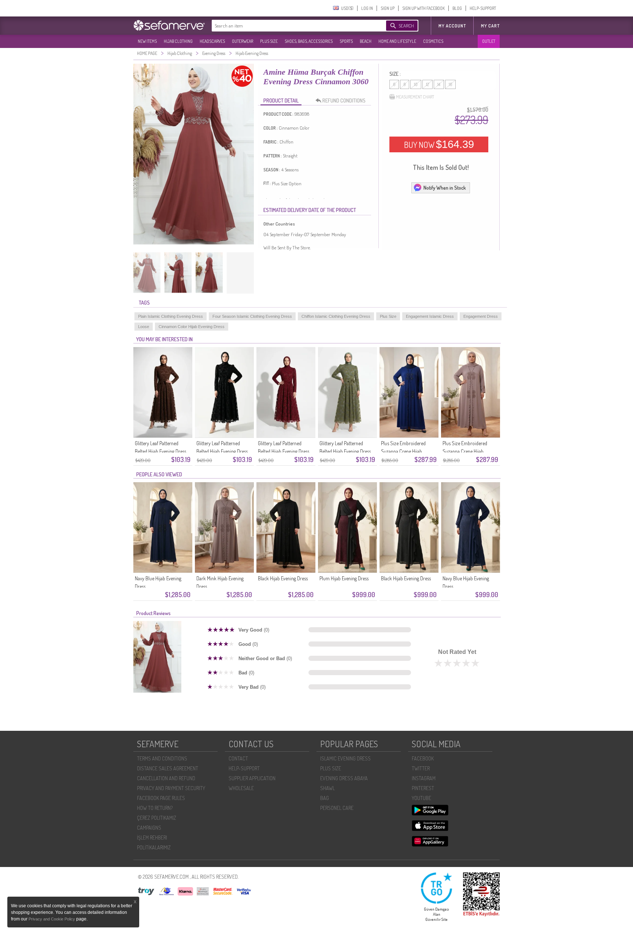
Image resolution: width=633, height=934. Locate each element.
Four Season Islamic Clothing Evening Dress (252, 316)
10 (416, 84)
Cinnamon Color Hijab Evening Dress (192, 326)
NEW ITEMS (147, 41)
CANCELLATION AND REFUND (166, 778)
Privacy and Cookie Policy (52, 919)
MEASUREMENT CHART (415, 97)
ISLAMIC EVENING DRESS (345, 758)
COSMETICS (433, 41)
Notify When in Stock (444, 188)
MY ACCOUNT (452, 26)
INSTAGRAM (424, 778)
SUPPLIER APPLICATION (252, 778)
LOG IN (367, 8)
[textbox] (291, 25)
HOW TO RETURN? (155, 808)
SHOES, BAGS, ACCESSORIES (309, 41)
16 (450, 84)
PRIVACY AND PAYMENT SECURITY (171, 788)
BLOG (457, 8)
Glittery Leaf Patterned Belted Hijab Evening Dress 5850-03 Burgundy (283, 451)
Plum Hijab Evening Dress (344, 578)
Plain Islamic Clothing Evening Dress (170, 316)
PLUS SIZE (269, 41)
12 (427, 84)
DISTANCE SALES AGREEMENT (167, 768)
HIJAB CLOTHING (178, 41)
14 (438, 84)
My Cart (490, 26)
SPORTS (346, 41)
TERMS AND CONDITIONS (162, 758)
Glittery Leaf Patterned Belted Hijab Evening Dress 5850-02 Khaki (345, 451)
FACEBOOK (423, 758)
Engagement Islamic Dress (430, 316)
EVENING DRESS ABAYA (344, 778)
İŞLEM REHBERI (152, 837)
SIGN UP (388, 8)
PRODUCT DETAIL (281, 100)
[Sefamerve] (170, 25)
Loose (143, 326)
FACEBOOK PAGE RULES (161, 798)
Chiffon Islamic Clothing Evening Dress (335, 316)
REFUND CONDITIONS (344, 100)
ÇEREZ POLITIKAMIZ (156, 818)
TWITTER (421, 768)
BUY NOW (439, 144)
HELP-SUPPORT (483, 8)
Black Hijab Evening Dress (283, 578)
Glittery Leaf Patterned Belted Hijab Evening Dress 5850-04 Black (222, 451)
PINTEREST (423, 788)
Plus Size (388, 316)
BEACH (365, 41)
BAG (324, 798)
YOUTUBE (421, 798)
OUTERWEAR (242, 41)
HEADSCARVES (212, 41)
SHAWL (327, 788)
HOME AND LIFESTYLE (397, 41)
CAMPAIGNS (149, 828)
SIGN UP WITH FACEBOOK (423, 8)
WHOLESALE (241, 788)
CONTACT (238, 758)
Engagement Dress (480, 316)
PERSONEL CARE (336, 808)
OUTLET (488, 41)
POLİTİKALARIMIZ (154, 847)
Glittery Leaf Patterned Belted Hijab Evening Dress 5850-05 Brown (160, 451)
